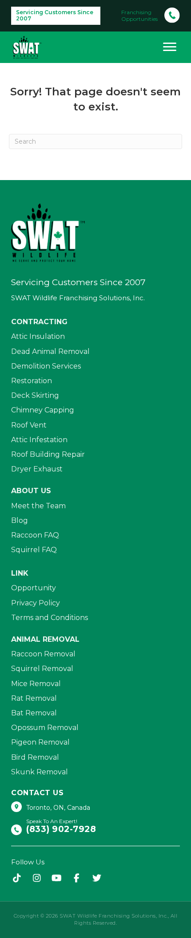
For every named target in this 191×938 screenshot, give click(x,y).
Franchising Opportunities (139, 16)
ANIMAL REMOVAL (45, 639)
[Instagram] (36, 878)
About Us (31, 491)
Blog (19, 520)
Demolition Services (46, 366)
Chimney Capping (42, 410)
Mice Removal (36, 683)
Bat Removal (34, 713)
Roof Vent (29, 425)
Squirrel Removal (42, 668)
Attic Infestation (39, 440)
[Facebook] (76, 878)
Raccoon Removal (43, 654)
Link (19, 573)
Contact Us (37, 793)
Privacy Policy (35, 603)
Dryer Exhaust (37, 469)
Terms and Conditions (49, 617)
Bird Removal (35, 757)
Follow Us (27, 862)
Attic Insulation (38, 336)
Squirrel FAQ (34, 550)
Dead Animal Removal (50, 351)
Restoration (31, 381)
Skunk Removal (39, 772)
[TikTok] (16, 878)
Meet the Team (38, 506)
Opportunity (33, 588)
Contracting (39, 322)
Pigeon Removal (40, 742)
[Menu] (169, 47)
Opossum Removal (45, 727)
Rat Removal (34, 698)
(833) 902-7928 (61, 829)
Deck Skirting (35, 395)
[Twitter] (96, 878)
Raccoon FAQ (35, 535)
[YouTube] (56, 878)
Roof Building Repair (48, 454)
